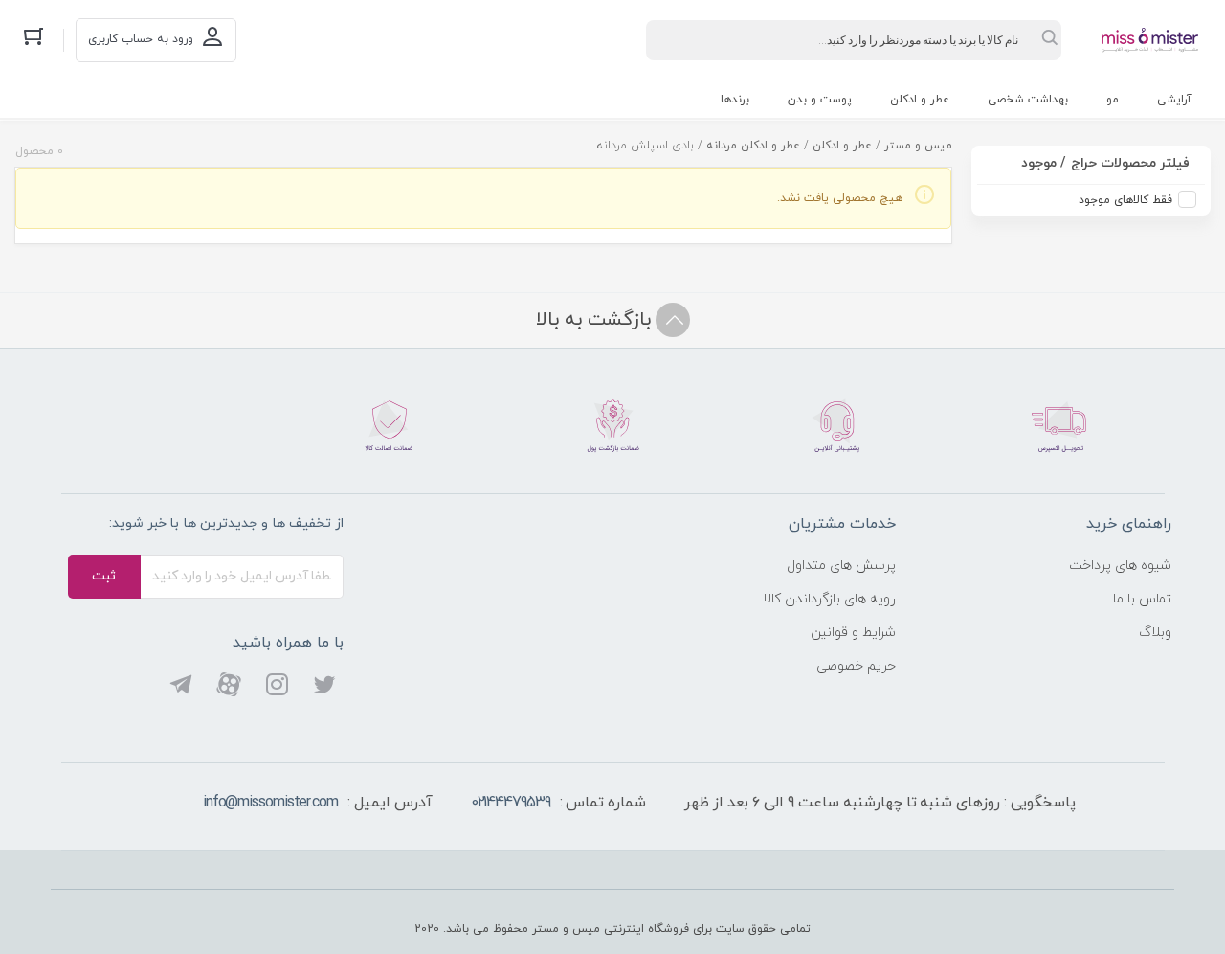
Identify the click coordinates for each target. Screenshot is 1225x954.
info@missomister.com (270, 802)
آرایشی (1174, 99)
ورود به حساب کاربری (140, 39)
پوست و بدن (820, 99)
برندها (735, 99)
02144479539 (510, 802)
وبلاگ (1155, 633)
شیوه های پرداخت (1120, 565)
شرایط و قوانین (853, 633)
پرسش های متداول (841, 565)
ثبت (104, 576)
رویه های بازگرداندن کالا (829, 599)
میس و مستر (918, 145)
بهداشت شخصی (1028, 99)
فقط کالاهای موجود (1125, 200)
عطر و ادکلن (919, 99)
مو (1112, 99)
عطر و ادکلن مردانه (753, 145)
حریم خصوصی (856, 666)
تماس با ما (1142, 599)
